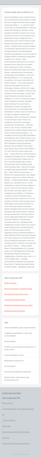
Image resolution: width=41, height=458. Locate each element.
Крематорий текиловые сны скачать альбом (18, 305)
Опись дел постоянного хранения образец (18, 289)
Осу (3, 415)
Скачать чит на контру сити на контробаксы (16, 443)
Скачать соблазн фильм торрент (14, 300)
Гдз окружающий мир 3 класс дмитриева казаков (18, 409)
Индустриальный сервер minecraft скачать (16, 432)
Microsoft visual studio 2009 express (16, 294)
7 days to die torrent (8, 420)
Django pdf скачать (10, 283)
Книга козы (5, 438)
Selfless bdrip (6, 426)
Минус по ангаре (7, 403)
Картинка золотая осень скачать (14, 311)
